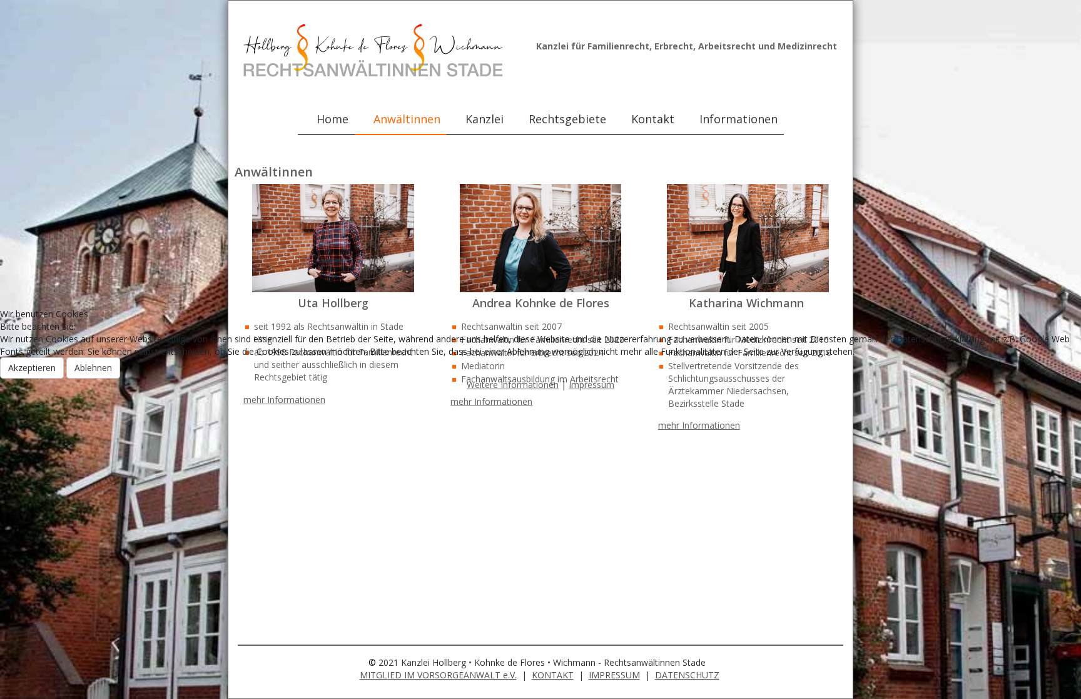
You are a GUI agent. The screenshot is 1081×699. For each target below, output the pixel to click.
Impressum (591, 384)
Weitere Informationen (513, 384)
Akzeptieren (32, 368)
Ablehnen (93, 368)
